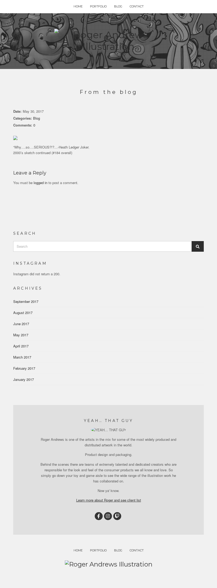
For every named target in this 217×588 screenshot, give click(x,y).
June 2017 (21, 323)
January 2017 (23, 379)
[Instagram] (108, 516)
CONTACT (137, 6)
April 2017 (21, 346)
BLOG (118, 6)
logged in (40, 182)
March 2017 (22, 357)
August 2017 (23, 312)
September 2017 (25, 301)
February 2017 (24, 368)
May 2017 (20, 334)
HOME (78, 6)
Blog (36, 118)
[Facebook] (99, 516)
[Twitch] (117, 516)
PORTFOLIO (98, 6)
